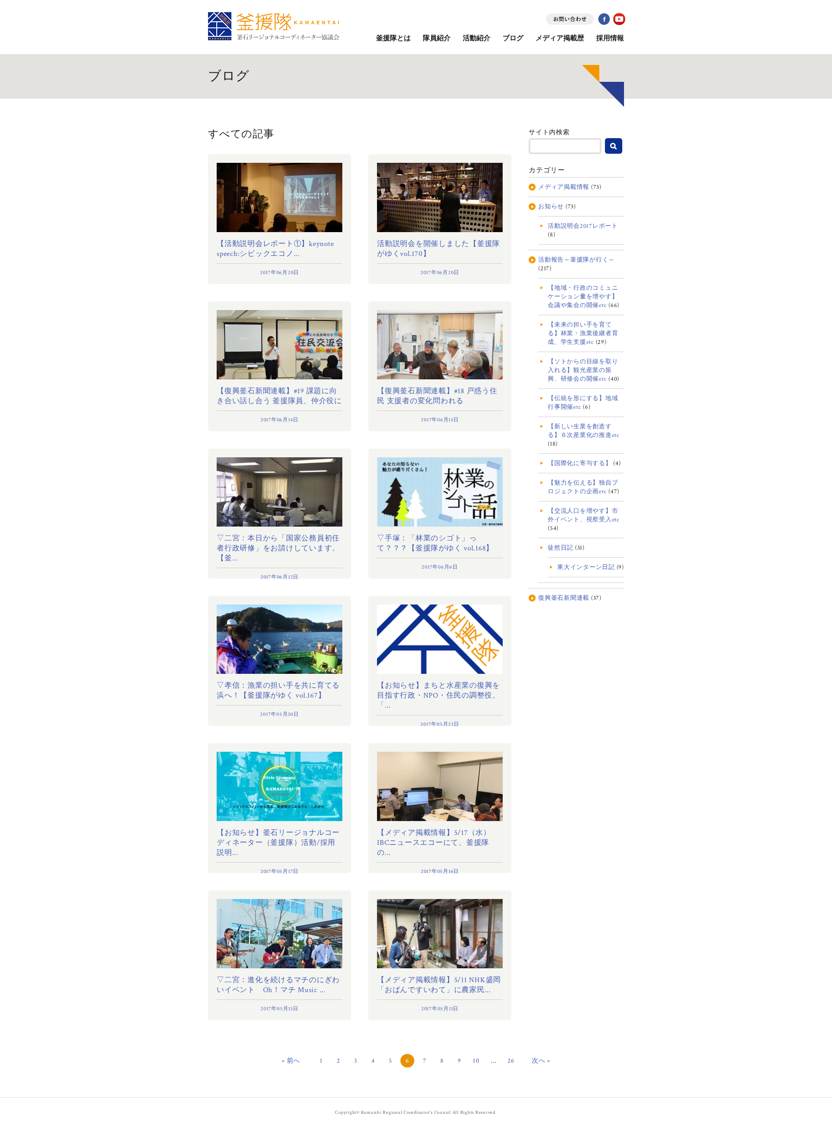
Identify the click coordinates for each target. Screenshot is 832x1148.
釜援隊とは (393, 38)
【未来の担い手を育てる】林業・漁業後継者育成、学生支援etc (583, 333)
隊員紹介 (437, 38)
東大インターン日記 (586, 567)
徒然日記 (560, 548)
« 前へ (291, 1061)
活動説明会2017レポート (583, 226)
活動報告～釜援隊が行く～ (576, 260)
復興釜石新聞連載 (563, 598)
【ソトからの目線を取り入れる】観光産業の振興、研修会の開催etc (583, 370)
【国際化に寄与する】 (580, 463)
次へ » (541, 1061)
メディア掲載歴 (560, 38)
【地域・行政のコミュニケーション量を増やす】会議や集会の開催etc (583, 296)
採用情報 (610, 38)
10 (476, 1061)
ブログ (513, 38)
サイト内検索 (549, 132)
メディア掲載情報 (563, 187)
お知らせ (551, 206)
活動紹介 (477, 38)
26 (510, 1061)
